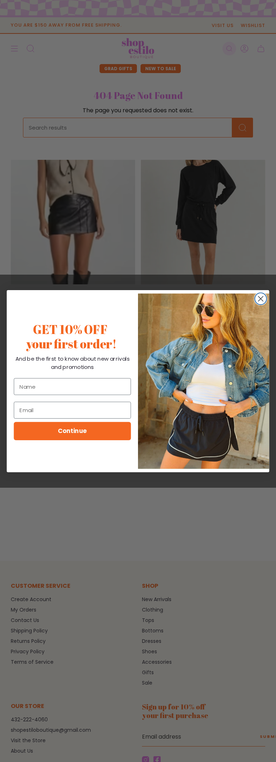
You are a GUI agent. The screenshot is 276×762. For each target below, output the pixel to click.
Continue (72, 431)
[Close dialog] (261, 299)
